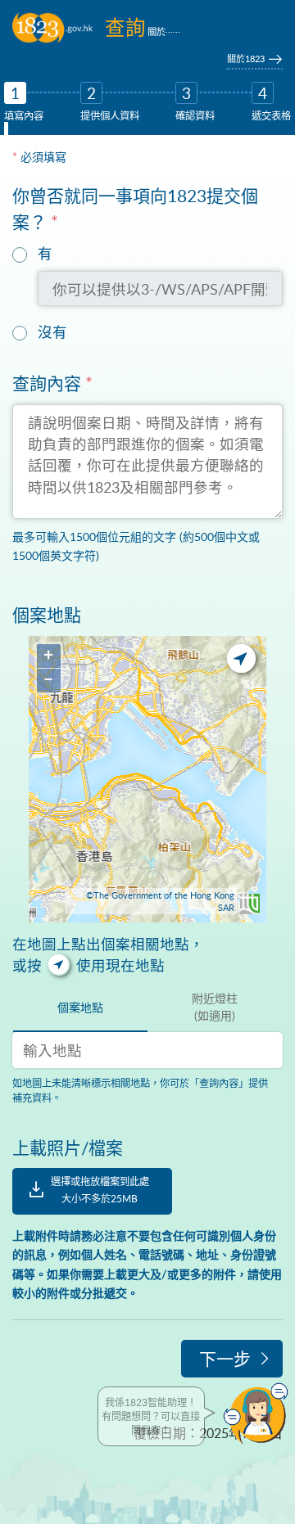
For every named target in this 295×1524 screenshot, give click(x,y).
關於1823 (246, 58)
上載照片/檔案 (67, 1147)
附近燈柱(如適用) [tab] (215, 1006)
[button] (255, 1413)
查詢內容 (52, 383)
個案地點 (46, 614)
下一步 (225, 1358)
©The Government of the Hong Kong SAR (160, 901)
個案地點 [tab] (80, 1007)
